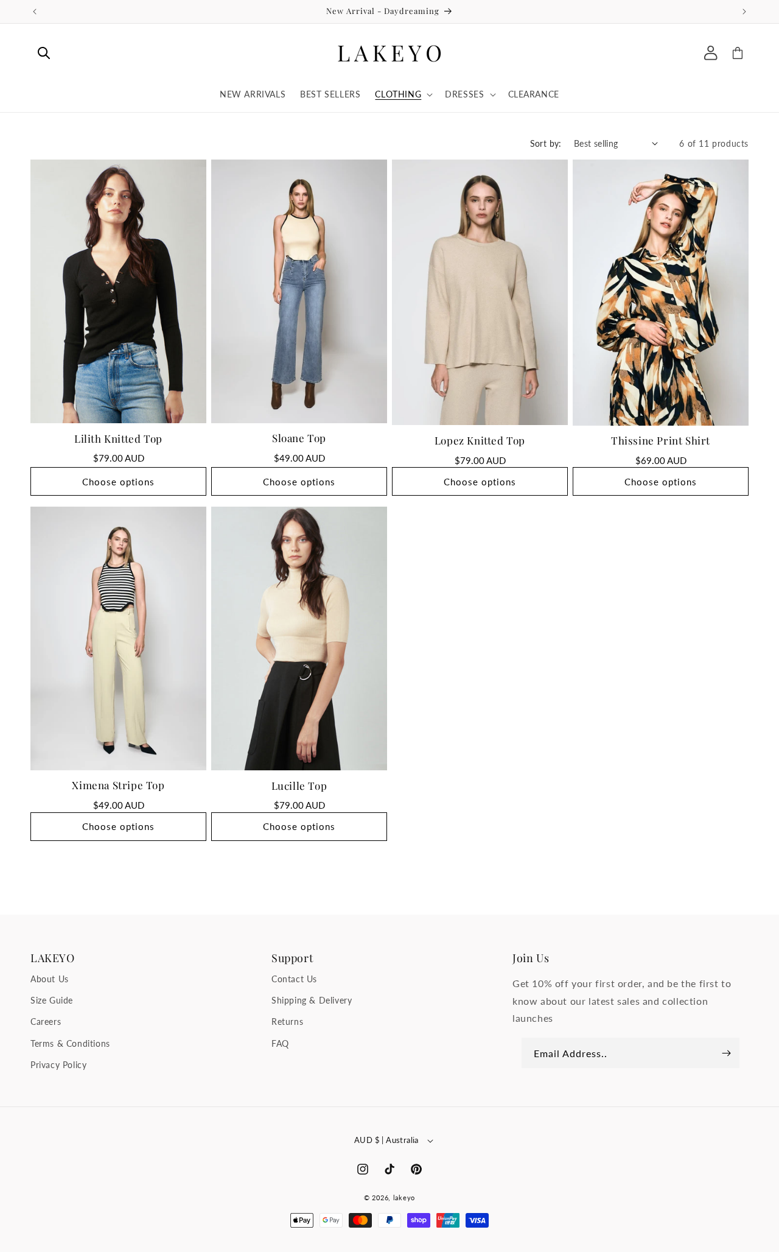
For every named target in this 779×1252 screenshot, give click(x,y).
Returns (287, 1022)
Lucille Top (299, 785)
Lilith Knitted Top (118, 438)
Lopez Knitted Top (480, 439)
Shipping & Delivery (311, 1001)
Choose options (118, 481)
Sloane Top (299, 438)
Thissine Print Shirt (660, 440)
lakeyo (404, 1197)
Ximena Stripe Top (118, 785)
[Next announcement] (744, 11)
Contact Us (294, 979)
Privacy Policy (58, 1065)
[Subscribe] (726, 1053)
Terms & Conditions (70, 1043)
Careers (45, 1022)
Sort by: (546, 143)
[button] (43, 53)
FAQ (280, 1043)
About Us (49, 979)
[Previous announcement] (34, 11)
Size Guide (51, 1001)
